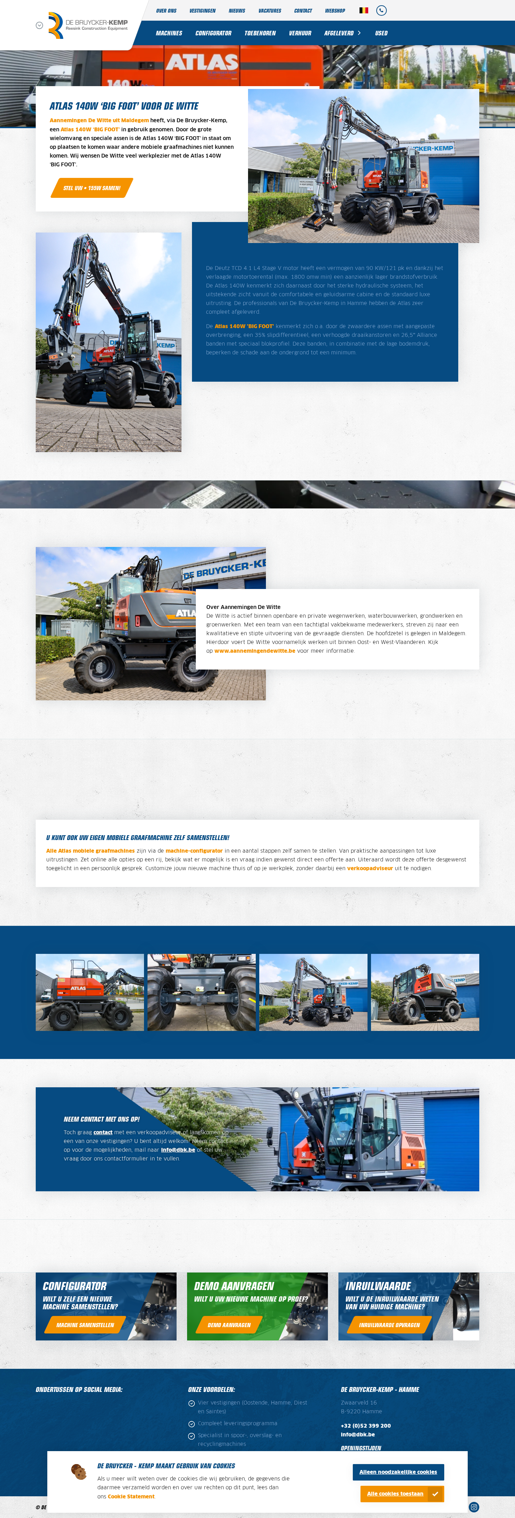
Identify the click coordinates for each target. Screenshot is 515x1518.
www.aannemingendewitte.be (254, 651)
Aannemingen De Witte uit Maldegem (99, 120)
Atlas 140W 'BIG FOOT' (244, 326)
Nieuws (237, 10)
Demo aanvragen (229, 1325)
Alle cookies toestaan (395, 1494)
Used (381, 32)
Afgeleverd (338, 32)
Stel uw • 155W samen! (92, 187)
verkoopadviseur (370, 868)
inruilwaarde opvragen (389, 1325)
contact (103, 1132)
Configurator (213, 32)
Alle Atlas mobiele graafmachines (90, 851)
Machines (169, 32)
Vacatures (270, 10)
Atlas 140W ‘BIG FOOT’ (90, 129)
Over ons (166, 10)
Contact (303, 10)
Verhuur (300, 32)
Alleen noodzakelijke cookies (398, 1472)
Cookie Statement (131, 1496)
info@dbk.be (178, 1150)
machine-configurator (194, 851)
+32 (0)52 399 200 (366, 1426)
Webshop (335, 10)
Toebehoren (260, 32)
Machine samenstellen (85, 1325)
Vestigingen (202, 10)
